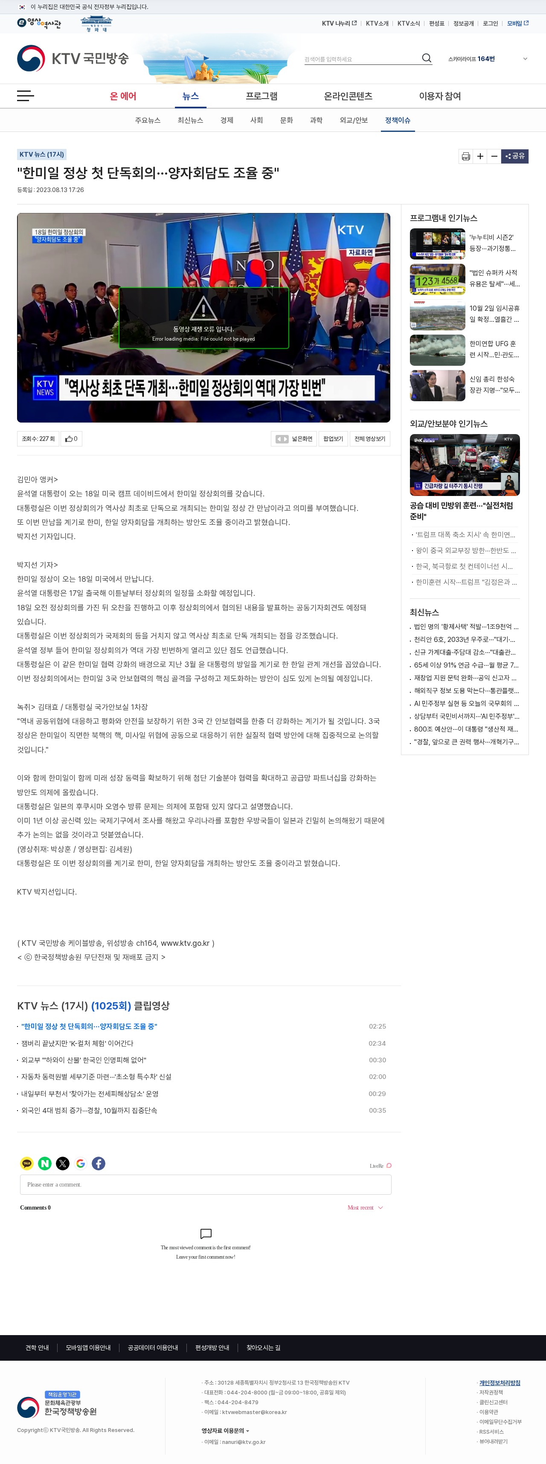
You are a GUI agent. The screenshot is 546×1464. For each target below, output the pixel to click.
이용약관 (488, 1412)
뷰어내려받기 (493, 1441)
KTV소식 (409, 23)
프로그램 (262, 96)
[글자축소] (494, 156)
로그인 (490, 23)
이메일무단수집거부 (500, 1422)
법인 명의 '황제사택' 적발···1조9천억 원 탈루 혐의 (467, 627)
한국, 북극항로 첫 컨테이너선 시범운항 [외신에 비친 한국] (467, 566)
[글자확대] (480, 156)
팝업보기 (333, 438)
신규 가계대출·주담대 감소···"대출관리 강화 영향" (467, 652)
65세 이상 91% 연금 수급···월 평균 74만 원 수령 (467, 665)
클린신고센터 (493, 1402)
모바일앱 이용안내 (88, 1348)
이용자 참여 (440, 96)
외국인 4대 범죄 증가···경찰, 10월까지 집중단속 (89, 1110)
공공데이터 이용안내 (153, 1348)
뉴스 (190, 96)
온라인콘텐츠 (348, 96)
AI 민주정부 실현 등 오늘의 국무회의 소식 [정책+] (467, 704)
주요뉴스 (148, 120)
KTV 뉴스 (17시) (42, 154)
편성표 (436, 23)
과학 (316, 120)
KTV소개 (377, 23)
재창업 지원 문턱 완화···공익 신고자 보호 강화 (467, 678)
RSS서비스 (491, 1432)
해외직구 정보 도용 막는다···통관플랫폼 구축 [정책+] (467, 691)
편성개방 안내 (212, 1348)
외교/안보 (354, 120)
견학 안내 (37, 1348)
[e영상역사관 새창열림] (39, 22)
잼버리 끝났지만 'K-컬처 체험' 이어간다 (77, 1043)
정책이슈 (398, 120)
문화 (286, 120)
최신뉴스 (190, 120)
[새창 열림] (466, 156)
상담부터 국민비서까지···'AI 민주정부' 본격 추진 (467, 716)
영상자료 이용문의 (223, 1430)
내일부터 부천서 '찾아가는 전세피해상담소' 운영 (90, 1094)
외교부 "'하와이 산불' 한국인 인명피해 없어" (83, 1060)
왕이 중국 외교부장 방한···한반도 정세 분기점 (467, 550)
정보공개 (463, 23)
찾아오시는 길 (264, 1348)
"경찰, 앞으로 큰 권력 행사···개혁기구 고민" (467, 742)
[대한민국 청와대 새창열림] (96, 19)
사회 (256, 120)
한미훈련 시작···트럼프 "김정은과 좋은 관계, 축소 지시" (467, 582)
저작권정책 (491, 1392)
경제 (227, 120)
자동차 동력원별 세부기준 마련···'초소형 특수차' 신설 (96, 1077)
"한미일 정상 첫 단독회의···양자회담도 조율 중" (89, 1026)
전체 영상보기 (370, 438)
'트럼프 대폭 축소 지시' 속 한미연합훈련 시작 (467, 535)
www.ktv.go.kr (185, 943)
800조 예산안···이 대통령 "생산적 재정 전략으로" (467, 729)
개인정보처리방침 (499, 1382)
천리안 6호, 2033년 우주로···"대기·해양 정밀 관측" (467, 640)
